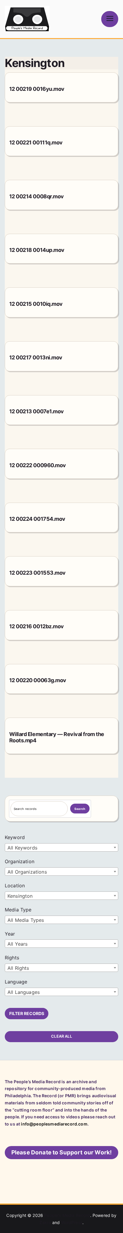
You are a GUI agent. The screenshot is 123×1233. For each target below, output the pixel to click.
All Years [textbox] (17, 944)
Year (10, 934)
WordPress (71, 1222)
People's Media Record (67, 1215)
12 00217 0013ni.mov (35, 357)
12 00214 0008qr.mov (36, 196)
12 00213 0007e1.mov (36, 411)
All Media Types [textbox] (25, 920)
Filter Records (26, 1013)
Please (61, 1152)
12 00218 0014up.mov (36, 250)
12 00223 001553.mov (37, 573)
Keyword (15, 837)
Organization (19, 861)
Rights (12, 958)
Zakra (45, 1222)
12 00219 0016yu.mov (36, 89)
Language (16, 982)
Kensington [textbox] (20, 896)
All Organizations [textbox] (27, 872)
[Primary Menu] (109, 19)
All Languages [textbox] (23, 992)
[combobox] (61, 847)
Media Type (18, 910)
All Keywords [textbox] (22, 848)
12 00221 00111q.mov (36, 142)
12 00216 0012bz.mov (36, 626)
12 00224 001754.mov (37, 519)
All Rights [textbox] (18, 968)
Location (15, 885)
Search (79, 808)
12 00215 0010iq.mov (36, 304)
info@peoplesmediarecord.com (54, 1123)
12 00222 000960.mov (37, 465)
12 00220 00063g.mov (37, 680)
